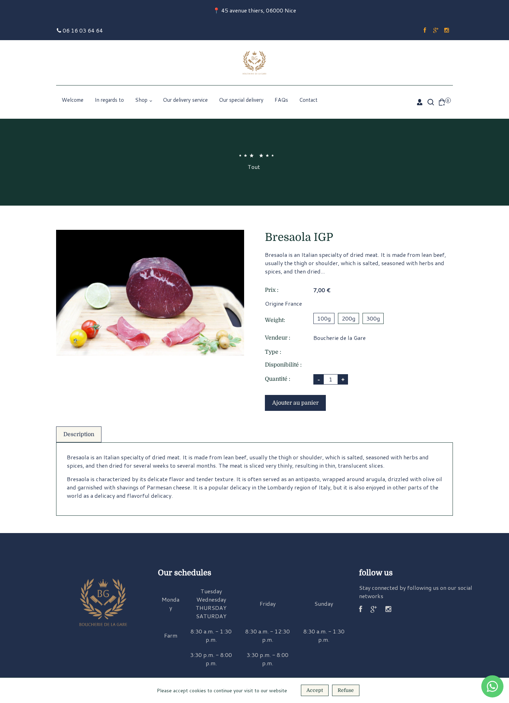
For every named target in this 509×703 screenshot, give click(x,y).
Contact (308, 99)
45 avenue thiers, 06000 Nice (258, 10)
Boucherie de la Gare (339, 338)
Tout (254, 167)
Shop (142, 99)
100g (324, 318)
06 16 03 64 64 (82, 30)
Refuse (346, 690)
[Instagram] (446, 30)
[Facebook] (424, 30)
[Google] (435, 30)
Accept (314, 690)
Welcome (72, 99)
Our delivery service (185, 99)
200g (348, 318)
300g (373, 318)
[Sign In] (419, 102)
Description (78, 434)
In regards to (109, 99)
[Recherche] (431, 102)
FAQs (281, 99)
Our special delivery (241, 99)
